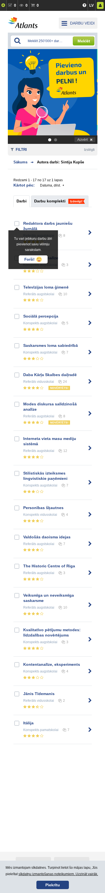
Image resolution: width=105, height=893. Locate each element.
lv (91, 5)
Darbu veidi (82, 23)
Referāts (29, 294)
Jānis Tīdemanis (39, 693)
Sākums (20, 162)
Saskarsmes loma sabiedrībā (50, 345)
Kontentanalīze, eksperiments (51, 664)
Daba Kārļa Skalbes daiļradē (50, 374)
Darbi (22, 201)
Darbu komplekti (50, 201)
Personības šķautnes (43, 507)
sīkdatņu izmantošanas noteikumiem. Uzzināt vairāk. (58, 874)
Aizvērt (82, 140)
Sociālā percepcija (40, 316)
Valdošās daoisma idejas (47, 537)
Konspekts (31, 323)
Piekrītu (52, 885)
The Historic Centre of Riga (49, 566)
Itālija (28, 723)
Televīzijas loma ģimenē (46, 287)
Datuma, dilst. (50, 185)
